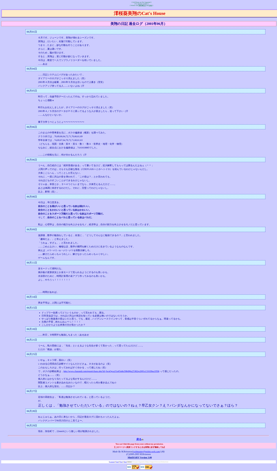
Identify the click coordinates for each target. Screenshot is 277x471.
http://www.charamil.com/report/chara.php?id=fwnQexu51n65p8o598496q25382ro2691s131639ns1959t (111, 371)
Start (117, 462)
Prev (121, 462)
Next (125, 462)
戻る (139, 439)
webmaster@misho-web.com (146, 451)
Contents (112, 462)
